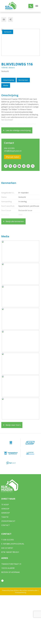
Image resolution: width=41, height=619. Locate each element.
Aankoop (5, 513)
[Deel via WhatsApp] (24, 166)
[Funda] (30, 443)
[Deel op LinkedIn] (19, 166)
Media (5, 85)
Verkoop (5, 509)
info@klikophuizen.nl (12, 151)
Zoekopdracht (8, 521)
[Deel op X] (10, 166)
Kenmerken (23, 80)
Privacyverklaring (20, 592)
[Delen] (10, 19)
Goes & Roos (14, 590)
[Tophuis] (11, 463)
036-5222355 (9, 148)
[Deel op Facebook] (6, 166)
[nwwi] (30, 453)
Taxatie (4, 517)
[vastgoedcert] (11, 453)
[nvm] (11, 443)
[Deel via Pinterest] (15, 166)
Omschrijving (8, 80)
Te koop (5, 504)
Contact (5, 525)
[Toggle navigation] (37, 6)
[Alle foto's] (3, 19)
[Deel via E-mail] (28, 166)
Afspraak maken (12, 157)
